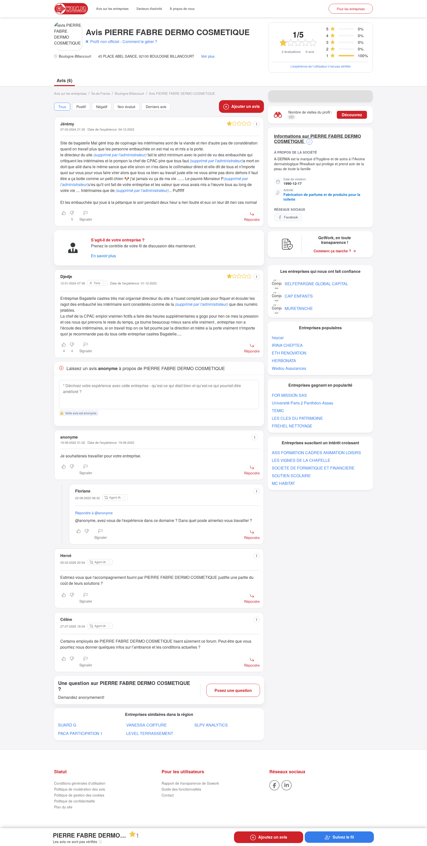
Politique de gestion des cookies (79, 795)
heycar (278, 337)
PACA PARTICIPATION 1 (80, 733)
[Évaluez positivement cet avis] (63, 216)
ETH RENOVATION (289, 353)
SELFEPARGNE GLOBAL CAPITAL (316, 283)
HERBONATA (284, 360)
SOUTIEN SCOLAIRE (291, 475)
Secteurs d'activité (149, 8)
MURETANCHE (299, 308)
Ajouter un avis (245, 106)
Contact (168, 795)
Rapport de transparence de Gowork (190, 783)
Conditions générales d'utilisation (80, 783)
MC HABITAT (283, 483)
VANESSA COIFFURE (146, 725)
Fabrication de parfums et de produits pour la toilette (321, 197)
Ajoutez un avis (272, 837)
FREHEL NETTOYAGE (292, 425)
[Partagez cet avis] (257, 124)
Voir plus (207, 56)
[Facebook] (274, 784)
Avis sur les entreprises (112, 8)
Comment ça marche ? (332, 251)
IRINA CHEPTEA (287, 345)
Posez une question (233, 690)
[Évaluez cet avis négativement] (71, 470)
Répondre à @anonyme (94, 512)
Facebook (291, 217)
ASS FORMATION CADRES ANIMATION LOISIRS (316, 452)
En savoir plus (103, 255)
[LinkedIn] (286, 784)
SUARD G (67, 725)
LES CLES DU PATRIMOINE (297, 418)
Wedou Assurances (289, 368)
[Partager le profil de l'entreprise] (366, 96)
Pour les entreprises (351, 8)
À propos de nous (182, 8)
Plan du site (63, 806)
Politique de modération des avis (79, 789)
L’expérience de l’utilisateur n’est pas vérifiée (321, 66)
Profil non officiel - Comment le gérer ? (123, 41)
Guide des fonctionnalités (181, 789)
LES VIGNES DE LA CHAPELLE (301, 460)
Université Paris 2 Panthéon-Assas (302, 402)
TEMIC (278, 410)
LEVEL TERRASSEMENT (149, 733)
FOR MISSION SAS (289, 395)
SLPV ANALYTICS (211, 725)
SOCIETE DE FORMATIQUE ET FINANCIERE (313, 468)
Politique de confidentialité (74, 801)
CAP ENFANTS (299, 296)
